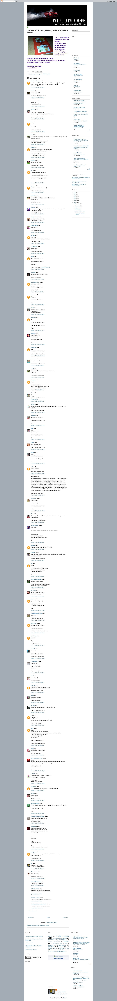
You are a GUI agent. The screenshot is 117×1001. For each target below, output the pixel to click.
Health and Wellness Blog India (38, 904)
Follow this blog (58, 958)
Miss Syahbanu (34, 217)
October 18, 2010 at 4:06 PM (37, 542)
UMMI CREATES (77, 948)
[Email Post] (33, 71)
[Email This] (35, 72)
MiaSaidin (33, 685)
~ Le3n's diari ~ (34, 661)
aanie (32, 428)
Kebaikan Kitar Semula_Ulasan (80, 121)
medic (66, 941)
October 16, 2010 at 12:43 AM (37, 87)
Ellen (32, 513)
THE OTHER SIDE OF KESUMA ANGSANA (79, 126)
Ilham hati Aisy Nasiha (79, 158)
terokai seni (33, 786)
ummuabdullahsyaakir (36, 579)
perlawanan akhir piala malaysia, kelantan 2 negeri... (80, 213)
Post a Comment (33, 911)
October (77, 208)
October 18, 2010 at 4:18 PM (37, 560)
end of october (78, 209)
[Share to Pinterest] (41, 72)
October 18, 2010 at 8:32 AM (37, 390)
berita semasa (63, 936)
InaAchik (33, 773)
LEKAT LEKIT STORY (79, 100)
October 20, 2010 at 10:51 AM (37, 783)
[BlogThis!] (37, 72)
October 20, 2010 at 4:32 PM (37, 823)
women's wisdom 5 (78, 92)
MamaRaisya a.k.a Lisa (36, 613)
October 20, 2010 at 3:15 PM (37, 813)
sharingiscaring (34, 399)
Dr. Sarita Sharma (35, 897)
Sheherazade (34, 871)
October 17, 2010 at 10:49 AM (37, 167)
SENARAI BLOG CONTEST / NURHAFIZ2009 (79, 185)
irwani (32, 675)
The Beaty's (75, 953)
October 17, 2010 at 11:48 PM (37, 356)
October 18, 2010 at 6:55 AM (37, 377)
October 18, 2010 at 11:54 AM (37, 463)
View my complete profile (61, 994)
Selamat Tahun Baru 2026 (79, 154)
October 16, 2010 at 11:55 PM (37, 144)
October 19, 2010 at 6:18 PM (37, 712)
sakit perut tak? (29, 943)
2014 (75, 194)
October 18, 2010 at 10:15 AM (37, 412)
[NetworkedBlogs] (58, 956)
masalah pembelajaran (54, 941)
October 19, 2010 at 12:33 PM (37, 658)
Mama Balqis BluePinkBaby (37, 816)
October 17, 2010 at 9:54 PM (37, 314)
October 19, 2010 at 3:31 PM (37, 692)
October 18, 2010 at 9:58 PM (37, 587)
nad (31, 563)
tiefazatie (33, 333)
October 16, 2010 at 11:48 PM (37, 131)
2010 (75, 202)
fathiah (32, 452)
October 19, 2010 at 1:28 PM (37, 672)
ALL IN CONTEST (78, 79)
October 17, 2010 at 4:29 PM (37, 222)
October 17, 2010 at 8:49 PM (37, 304)
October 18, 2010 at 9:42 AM (37, 401)
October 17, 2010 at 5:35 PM (37, 232)
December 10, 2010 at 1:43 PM (38, 878)
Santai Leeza (77, 119)
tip (55, 948)
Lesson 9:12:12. (77, 86)
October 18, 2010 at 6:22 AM (37, 365)
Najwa (32, 256)
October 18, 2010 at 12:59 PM (37, 511)
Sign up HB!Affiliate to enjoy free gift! (34, 936)
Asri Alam (33, 272)
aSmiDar (33, 160)
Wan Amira (33, 317)
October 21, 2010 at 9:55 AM (37, 868)
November (77, 206)
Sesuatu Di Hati (77, 166)
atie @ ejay (33, 590)
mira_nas (33, 207)
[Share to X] (38, 72)
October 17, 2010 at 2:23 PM (37, 192)
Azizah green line (35, 282)
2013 (75, 196)
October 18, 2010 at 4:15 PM (37, 549)
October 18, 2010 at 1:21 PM (37, 522)
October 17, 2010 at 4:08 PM (37, 214)
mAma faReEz (77, 90)
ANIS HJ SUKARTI (35, 803)
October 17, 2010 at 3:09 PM (37, 204)
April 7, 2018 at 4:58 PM (36, 894)
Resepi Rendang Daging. (31, 949)
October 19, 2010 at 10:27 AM (37, 610)
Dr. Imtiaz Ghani (35, 888)
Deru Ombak (77, 70)
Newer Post (31, 917)
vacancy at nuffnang (52, 951)
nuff (66, 943)
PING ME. (76, 81)
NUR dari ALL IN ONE (60, 992)
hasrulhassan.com (77, 970)
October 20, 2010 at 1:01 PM (37, 790)
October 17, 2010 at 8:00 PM (37, 292)
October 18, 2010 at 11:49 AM (37, 449)
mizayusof (33, 380)
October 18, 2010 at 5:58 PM (37, 576)
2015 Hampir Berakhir (77, 949)
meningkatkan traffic (57, 943)
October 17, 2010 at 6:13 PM (37, 253)
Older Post (65, 917)
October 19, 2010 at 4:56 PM (37, 702)
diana (32, 392)
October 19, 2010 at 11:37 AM (37, 633)
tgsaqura (33, 186)
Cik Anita (33, 705)
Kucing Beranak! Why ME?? (79, 987)
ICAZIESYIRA (34, 246)
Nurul (32, 90)
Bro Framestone (78, 138)
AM (31, 170)
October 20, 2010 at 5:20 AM (37, 755)
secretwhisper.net (46, 267)
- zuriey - (33, 404)
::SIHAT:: (76, 85)
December (77, 204)
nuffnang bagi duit (61, 945)
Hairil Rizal (33, 195)
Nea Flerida (33, 498)
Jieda (32, 466)
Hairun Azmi (34, 636)
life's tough (76, 58)
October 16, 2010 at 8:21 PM (37, 119)
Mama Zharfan (34, 225)
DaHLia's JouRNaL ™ (78, 985)
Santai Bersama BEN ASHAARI (81, 146)
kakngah (33, 147)
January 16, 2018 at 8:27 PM (37, 885)
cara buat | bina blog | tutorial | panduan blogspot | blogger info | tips (81, 978)
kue (31, 134)
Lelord (32, 748)
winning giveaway (61, 951)
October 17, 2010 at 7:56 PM (37, 279)
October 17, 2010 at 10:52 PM (37, 344)
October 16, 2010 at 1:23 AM (37, 97)
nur (31, 863)
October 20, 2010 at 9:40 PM (37, 860)
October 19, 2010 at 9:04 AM (37, 596)
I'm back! (75, 59)
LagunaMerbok (77, 152)
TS (31, 715)
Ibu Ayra (33, 235)
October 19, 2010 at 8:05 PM (37, 725)
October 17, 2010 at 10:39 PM (37, 330)
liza (31, 122)
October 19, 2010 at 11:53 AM (37, 645)
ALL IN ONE (77, 63)
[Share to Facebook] (40, 72)
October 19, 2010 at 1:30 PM (37, 682)
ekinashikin (33, 347)
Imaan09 (33, 648)
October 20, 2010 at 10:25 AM (37, 770)
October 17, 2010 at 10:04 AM (37, 157)
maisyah (33, 109)
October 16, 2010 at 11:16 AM (37, 106)
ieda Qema (33, 852)
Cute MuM (33, 415)
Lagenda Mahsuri (77, 936)
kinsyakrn (33, 552)
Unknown (33, 295)
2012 (75, 198)
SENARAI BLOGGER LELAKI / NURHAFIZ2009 (79, 181)
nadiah (32, 368)
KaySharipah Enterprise (36, 758)
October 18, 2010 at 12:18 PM (37, 473)
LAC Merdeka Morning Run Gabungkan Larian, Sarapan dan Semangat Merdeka (81, 140)
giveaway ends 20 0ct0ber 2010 (43, 74)
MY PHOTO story (78, 74)
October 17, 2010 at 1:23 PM (37, 182)
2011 (75, 200)
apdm (32, 728)
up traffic (59, 949)
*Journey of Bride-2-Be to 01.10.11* (81, 942)
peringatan (51, 946)
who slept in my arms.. (78, 75)
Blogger (65, 997)
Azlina (32, 307)
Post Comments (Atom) (51, 922)
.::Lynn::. (33, 793)
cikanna (32, 442)
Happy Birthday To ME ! (79, 127)
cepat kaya (64, 938)
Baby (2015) (75, 954)
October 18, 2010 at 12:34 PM (37, 495)
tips (68, 948)
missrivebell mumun (36, 81)
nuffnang (50, 945)
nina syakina (34, 826)
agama (49, 936)
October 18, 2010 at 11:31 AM (37, 425)
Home (48, 917)
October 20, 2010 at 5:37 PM (37, 849)
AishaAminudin (34, 525)
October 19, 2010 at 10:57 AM (37, 620)
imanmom (33, 358)
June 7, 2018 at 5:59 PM (36, 901)
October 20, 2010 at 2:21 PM (37, 800)
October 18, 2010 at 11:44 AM (37, 439)
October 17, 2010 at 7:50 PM (37, 269)
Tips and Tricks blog (36, 881)
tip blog (61, 948)
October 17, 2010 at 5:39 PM (37, 243)
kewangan (62, 939)
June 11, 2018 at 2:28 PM (36, 908)
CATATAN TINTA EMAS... (80, 107)
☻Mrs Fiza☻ (76, 958)
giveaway (33, 74)
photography (61, 946)
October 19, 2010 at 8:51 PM (37, 745)
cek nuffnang (56, 938)
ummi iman (33, 623)
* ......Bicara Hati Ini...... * (80, 165)
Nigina (32, 695)
